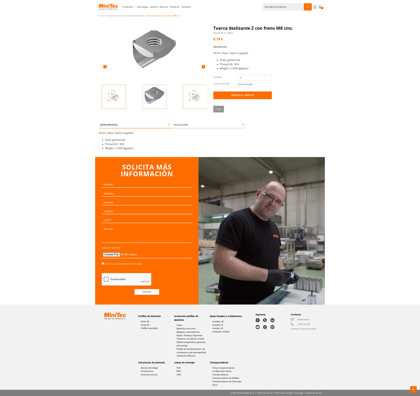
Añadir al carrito (242, 95)
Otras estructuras (149, 374)
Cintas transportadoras (223, 367)
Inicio (100, 15)
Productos (127, 6)
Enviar (147, 291)
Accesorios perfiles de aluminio (186, 318)
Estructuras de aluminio (151, 362)
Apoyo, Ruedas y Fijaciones (189, 335)
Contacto (186, 6)
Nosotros (174, 6)
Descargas (142, 6)
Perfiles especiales (149, 328)
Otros (215, 384)
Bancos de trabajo (149, 367)
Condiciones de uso (313, 393)
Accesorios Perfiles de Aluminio (130, 15)
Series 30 (145, 321)
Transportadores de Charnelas (226, 381)
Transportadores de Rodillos (225, 377)
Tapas (179, 325)
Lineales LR (217, 324)
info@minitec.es (303, 319)
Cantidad (217, 77)
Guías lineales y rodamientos (226, 316)
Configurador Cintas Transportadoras (221, 373)
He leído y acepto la (123, 263)
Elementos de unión (186, 328)
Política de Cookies (265, 393)
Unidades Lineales (221, 331)
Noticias (163, 6)
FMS (179, 367)
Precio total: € (221, 83)
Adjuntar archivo (111, 247)
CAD (219, 109)
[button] (105, 66)
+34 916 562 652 (303, 324)
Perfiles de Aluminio (149, 316)
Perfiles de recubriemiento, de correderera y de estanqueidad (191, 350)
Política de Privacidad (132, 263)
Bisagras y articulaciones (188, 331)
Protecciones (147, 371)
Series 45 (145, 324)
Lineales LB (217, 328)
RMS (179, 371)
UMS (179, 374)
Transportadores (219, 362)
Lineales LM (218, 321)
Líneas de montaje (184, 362)
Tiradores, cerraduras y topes (190, 338)
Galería (154, 6)
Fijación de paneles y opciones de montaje (191, 344)
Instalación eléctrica (186, 355)
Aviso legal (298, 393)
